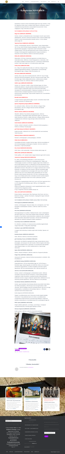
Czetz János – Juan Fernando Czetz (31, 428)
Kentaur (14, 434)
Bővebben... (14, 408)
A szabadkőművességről (35, 1)
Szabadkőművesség (26, 351)
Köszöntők (18, 434)
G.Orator (18, 429)
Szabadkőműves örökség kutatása (31, 401)
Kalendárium (21, 351)
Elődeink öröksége (11, 429)
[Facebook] (1, 227)
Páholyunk (27, 1)
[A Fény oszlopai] (6, 2)
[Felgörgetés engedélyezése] (63, 452)
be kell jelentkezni (30, 367)
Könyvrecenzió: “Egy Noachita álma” (14, 400)
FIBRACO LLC (34, 443)
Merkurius (11, 436)
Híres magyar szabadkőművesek (13, 432)
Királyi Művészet (43, 1)
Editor (20, 427)
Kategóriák (7, 419)
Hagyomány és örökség (13, 431)
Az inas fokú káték (28, 438)
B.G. (17, 427)
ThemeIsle (58, 451)
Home (23, 1)
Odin (15, 436)
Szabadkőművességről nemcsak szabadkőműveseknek (13, 445)
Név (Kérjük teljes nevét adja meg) (51, 422)
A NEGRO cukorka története (49, 402)
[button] (46, 1)
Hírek (49, 1)
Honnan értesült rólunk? (48, 431)
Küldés (46, 436)
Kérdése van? (53, 1)
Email (46, 426)
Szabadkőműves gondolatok (48, 400)
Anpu (17, 351)
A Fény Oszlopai (9, 427)
